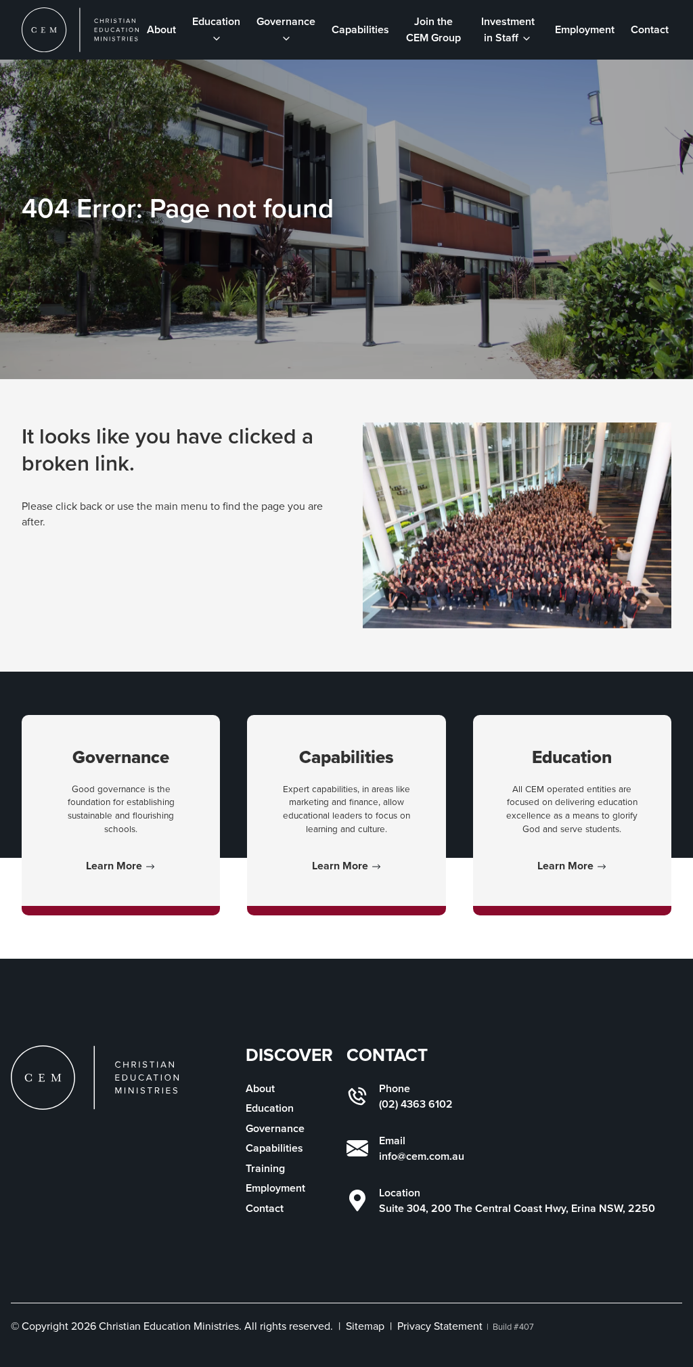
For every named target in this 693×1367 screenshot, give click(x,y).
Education (270, 1108)
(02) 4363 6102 (416, 1104)
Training (265, 1168)
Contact (650, 29)
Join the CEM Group (433, 29)
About (161, 29)
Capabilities (360, 29)
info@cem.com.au (421, 1156)
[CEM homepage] (80, 30)
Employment (584, 29)
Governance (275, 1128)
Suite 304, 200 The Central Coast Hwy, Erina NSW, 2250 (517, 1208)
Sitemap (365, 1326)
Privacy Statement (440, 1326)
